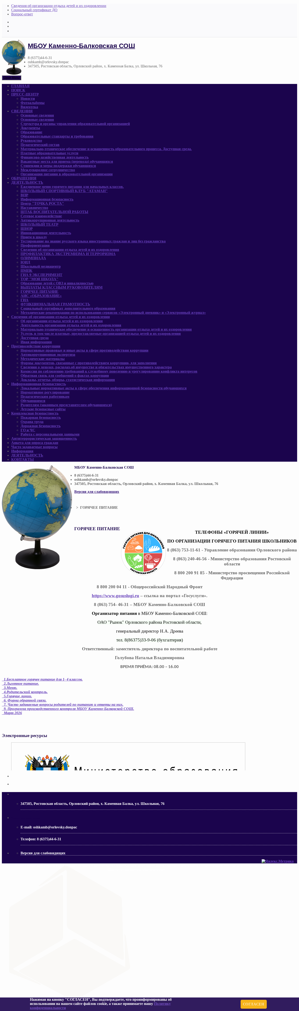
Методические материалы (43, 359)
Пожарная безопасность (41, 417)
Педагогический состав (40, 145)
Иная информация (36, 342)
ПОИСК (18, 90)
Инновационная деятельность (46, 233)
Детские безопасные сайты (43, 409)
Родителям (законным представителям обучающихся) (66, 405)
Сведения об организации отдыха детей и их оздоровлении (58, 6)
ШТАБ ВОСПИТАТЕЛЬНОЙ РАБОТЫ (54, 212)
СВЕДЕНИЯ (22, 111)
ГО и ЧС (28, 430)
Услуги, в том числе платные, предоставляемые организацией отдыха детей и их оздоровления (101, 334)
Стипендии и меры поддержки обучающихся (58, 166)
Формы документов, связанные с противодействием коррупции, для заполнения (89, 363)
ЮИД (25, 262)
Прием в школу (34, 237)
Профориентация (35, 245)
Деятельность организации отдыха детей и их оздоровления (71, 325)
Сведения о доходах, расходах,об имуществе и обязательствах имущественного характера (96, 367)
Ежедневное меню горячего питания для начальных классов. (72, 187)
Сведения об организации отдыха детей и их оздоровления (70, 250)
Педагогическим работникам (45, 396)
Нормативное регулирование (45, 392)
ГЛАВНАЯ (20, 86)
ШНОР (27, 229)
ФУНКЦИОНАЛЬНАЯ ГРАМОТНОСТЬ (55, 304)
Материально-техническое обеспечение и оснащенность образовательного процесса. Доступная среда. (106, 149)
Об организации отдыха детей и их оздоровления (62, 321)
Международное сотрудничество (48, 170)
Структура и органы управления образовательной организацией (75, 124)
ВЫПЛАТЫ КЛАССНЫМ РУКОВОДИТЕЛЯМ (62, 287)
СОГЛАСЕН (253, 1004)
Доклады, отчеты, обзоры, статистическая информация (68, 380)
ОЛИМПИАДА (33, 258)
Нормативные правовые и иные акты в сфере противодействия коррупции (84, 350)
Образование (31, 132)
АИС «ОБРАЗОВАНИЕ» (41, 296)
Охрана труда (32, 422)
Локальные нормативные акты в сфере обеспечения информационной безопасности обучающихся (104, 388)
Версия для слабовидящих (96, 492)
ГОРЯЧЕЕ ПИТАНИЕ (39, 292)
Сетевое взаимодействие (41, 216)
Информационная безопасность (47, 199)
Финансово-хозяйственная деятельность (55, 157)
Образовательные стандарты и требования (57, 136)
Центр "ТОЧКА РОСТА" (42, 203)
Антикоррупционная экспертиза (48, 355)
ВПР (24, 195)
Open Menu (11, 78)
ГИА (24, 300)
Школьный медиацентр (41, 266)
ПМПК (26, 271)
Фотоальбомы (33, 103)
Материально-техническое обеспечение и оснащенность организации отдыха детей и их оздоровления (106, 329)
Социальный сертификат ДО (34, 10)
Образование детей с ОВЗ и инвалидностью (57, 283)
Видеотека (29, 107)
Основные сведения (37, 115)
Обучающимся (33, 401)
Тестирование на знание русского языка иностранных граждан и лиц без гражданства (93, 241)
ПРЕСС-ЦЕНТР (25, 94)
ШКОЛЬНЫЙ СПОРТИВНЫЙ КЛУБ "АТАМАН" (64, 191)
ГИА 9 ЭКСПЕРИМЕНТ (41, 275)
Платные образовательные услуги (49, 153)
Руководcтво (31, 140)
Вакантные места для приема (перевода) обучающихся (67, 161)
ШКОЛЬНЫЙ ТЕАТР (39, 224)
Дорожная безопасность (41, 426)
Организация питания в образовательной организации (67, 174)
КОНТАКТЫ (22, 459)
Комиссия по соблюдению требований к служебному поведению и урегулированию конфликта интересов (109, 371)
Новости (28, 98)
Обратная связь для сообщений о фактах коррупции (65, 375)
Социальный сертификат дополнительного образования (68, 308)
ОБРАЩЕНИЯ (23, 178)
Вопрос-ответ (22, 14)
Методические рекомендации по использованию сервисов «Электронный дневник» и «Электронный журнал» (113, 313)
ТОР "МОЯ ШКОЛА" (39, 279)
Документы (30, 128)
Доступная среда (35, 338)
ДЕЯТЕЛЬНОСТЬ (27, 182)
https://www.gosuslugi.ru (115, 595)
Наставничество (34, 208)
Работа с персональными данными (50, 434)
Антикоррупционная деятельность (50, 220)
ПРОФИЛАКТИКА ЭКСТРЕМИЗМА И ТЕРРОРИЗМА (68, 254)
